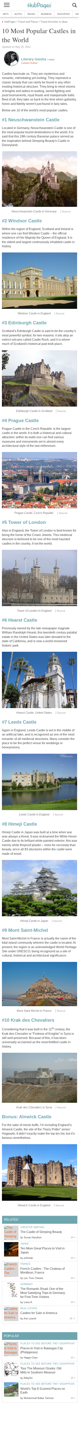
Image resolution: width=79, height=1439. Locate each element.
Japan (24, 1243)
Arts (5, 14)
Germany (26, 1284)
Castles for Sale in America (38, 1313)
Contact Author (29, 63)
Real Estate (28, 1308)
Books (31, 14)
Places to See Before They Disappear (47, 1343)
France (25, 1263)
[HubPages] (39, 5)
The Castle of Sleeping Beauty (41, 1232)
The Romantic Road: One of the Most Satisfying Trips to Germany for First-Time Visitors (42, 1292)
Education (63, 14)
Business (46, 14)
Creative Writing (32, 1227)
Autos (18, 14)
